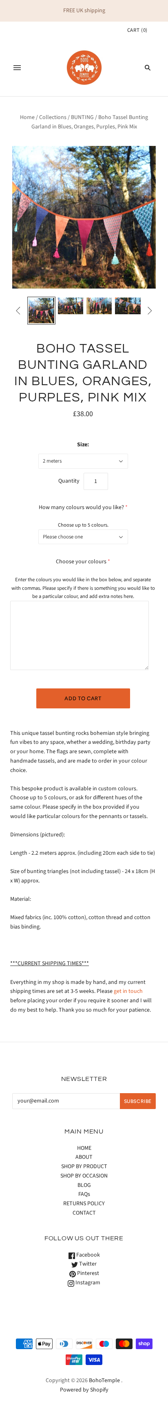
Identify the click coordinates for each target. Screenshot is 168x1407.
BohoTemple (104, 1380)
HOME (84, 1148)
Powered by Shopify (84, 1390)
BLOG (84, 1185)
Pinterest (87, 1273)
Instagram (87, 1283)
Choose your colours (81, 562)
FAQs (84, 1194)
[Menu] (17, 67)
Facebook (87, 1255)
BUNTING (82, 117)
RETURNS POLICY (84, 1204)
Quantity (69, 481)
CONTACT (84, 1213)
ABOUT (84, 1157)
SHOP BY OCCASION (84, 1176)
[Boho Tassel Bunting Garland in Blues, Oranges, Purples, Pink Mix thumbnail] (41, 310)
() (137, 30)
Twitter (87, 1264)
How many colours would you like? (81, 507)
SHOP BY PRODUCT (84, 1166)
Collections (52, 117)
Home (27, 117)
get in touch (128, 991)
